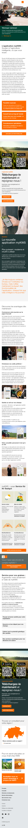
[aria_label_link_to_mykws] (23, 2)
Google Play (6, 196)
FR (4, 825)
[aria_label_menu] (26, 2)
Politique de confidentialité (7, 808)
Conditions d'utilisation (6, 810)
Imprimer (4, 805)
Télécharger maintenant (9, 28)
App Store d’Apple (8, 200)
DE (2, 825)
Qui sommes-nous (6, 797)
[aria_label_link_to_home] (2, 2)
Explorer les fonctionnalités (14, 133)
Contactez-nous (6, 800)
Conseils (4, 790)
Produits (4, 788)
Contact (3, 803)
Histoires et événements (8, 793)
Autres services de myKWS (14, 550)
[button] (19, 765)
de (14, 2)
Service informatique (7, 795)
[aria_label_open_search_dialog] (19, 2)
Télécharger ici (7, 36)
